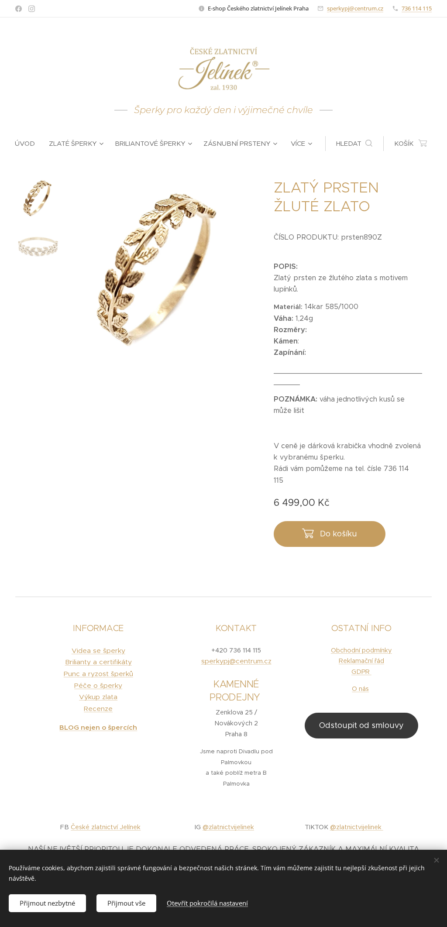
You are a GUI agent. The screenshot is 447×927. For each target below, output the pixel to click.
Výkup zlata (98, 697)
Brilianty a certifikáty (98, 662)
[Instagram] (31, 8)
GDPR (361, 672)
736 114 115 (417, 8)
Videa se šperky (98, 650)
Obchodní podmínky (361, 650)
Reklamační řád (361, 661)
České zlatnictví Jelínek (106, 827)
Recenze (98, 708)
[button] (354, 143)
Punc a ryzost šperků (98, 674)
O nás (360, 689)
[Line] (18, 8)
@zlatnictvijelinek (228, 827)
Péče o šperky (98, 685)
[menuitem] (28, 143)
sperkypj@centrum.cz (355, 8)
